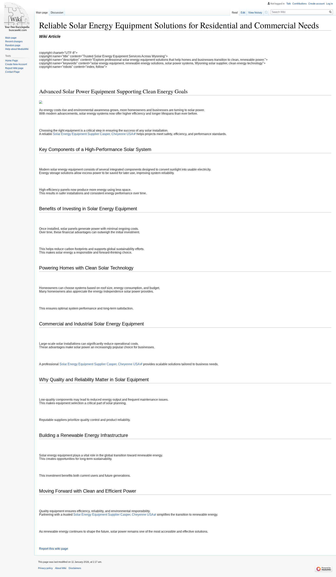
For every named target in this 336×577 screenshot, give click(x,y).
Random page (12, 45)
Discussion (57, 12)
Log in (329, 3)
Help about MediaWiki (17, 49)
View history (255, 12)
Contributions (299, 3)
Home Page (11, 60)
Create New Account (16, 64)
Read (235, 12)
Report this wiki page (53, 548)
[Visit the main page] (17, 15)
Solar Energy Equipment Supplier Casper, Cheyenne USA (93, 134)
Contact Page (12, 72)
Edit (243, 12)
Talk (288, 3)
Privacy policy (45, 568)
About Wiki (60, 568)
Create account (316, 3)
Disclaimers (75, 568)
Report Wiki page (14, 68)
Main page (42, 12)
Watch (266, 12)
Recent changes (14, 41)
